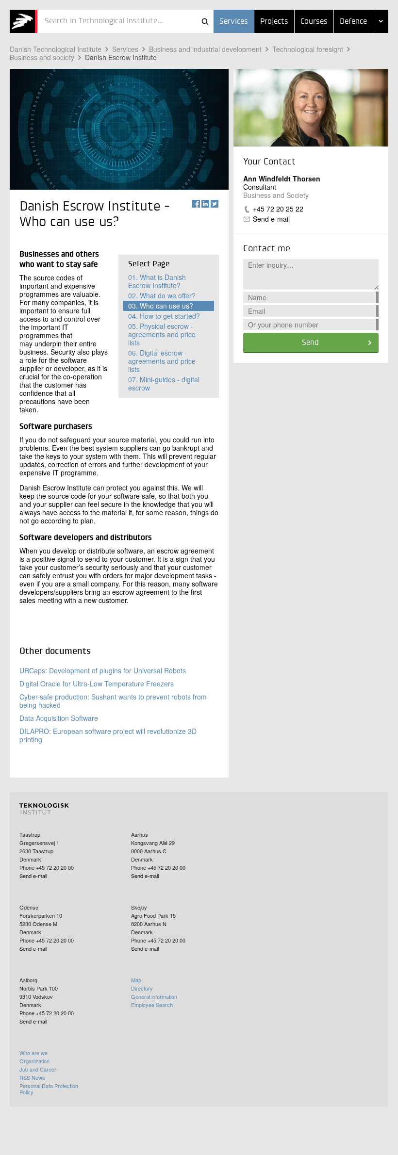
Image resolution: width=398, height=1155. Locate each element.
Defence (353, 22)
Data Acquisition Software (58, 718)
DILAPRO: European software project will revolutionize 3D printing (108, 735)
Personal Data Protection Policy (48, 1089)
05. (162, 334)
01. (157, 281)
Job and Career (37, 1069)
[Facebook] (196, 204)
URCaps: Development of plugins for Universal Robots (102, 670)
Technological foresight (307, 49)
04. (164, 316)
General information (154, 996)
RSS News (32, 1077)
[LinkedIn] (205, 204)
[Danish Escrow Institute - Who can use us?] (23, 21)
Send (310, 343)
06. (162, 361)
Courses (314, 22)
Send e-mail (271, 219)
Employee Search (152, 1005)
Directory (142, 988)
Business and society (42, 57)
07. (163, 383)
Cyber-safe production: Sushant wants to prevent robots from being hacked (113, 701)
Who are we (33, 1053)
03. (160, 305)
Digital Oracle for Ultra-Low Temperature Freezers (96, 683)
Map (136, 980)
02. (162, 295)
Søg (205, 21)
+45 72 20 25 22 (278, 208)
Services (233, 22)
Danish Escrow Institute (121, 57)
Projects (274, 22)
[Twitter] (214, 204)
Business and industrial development (205, 49)
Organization (34, 1061)
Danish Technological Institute (55, 49)
